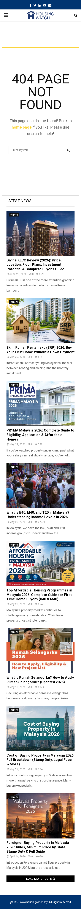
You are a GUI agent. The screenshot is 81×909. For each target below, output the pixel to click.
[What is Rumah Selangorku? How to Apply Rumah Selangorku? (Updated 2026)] (40, 650)
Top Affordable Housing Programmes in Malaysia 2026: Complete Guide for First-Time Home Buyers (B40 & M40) (39, 594)
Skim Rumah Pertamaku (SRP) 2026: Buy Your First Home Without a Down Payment (40, 349)
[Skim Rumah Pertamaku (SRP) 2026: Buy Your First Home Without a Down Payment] (40, 320)
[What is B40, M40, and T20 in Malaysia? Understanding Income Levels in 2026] (40, 485)
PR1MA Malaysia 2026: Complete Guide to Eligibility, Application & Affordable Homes (40, 434)
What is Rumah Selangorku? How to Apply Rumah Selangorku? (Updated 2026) (40, 680)
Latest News (19, 200)
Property (14, 214)
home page (22, 127)
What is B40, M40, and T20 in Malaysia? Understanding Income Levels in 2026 (37, 514)
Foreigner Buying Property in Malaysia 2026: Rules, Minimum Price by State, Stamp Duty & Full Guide (37, 847)
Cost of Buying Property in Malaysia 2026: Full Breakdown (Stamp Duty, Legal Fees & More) (40, 759)
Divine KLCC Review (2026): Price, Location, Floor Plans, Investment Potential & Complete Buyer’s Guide (35, 264)
